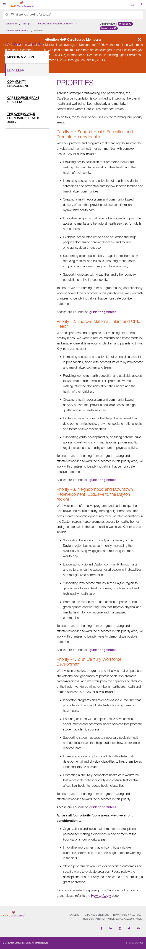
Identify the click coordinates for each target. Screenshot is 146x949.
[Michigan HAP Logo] (22, 3)
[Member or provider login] (141, 4)
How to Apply (101, 895)
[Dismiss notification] (139, 39)
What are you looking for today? (31, 14)
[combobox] (73, 14)
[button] (125, 24)
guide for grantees (102, 312)
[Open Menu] (4, 4)
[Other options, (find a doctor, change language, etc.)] (132, 4)
